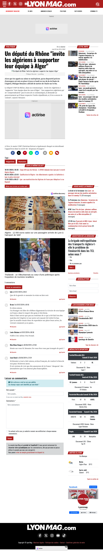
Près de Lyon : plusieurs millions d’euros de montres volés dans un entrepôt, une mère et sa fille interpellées (88, 68)
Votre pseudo (10, 390)
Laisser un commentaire (13, 287)
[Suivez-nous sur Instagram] (51, 537)
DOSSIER (81, 309)
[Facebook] (9, 4)
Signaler (63, 299)
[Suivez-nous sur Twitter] (45, 537)
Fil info (30, 11)
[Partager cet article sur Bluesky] (37, 153)
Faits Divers (78, 11)
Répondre (13, 299)
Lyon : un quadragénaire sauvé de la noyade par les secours (88, 90)
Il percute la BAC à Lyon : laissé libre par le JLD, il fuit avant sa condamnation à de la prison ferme (82, 223)
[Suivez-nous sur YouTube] (57, 537)
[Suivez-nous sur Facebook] (83, 500)
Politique (63, 11)
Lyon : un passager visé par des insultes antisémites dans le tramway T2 (88, 98)
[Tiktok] (31, 4)
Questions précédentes (74, 273)
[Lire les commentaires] (57, 153)
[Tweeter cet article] (19, 153)
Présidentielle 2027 (86, 318)
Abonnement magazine (13, 11)
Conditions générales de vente (75, 542)
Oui (70, 257)
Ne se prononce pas (75, 263)
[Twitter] (14, 4)
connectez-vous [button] (27, 397)
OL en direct (82, 75)
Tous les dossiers (91, 345)
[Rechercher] (97, 4)
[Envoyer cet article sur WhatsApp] (31, 153)
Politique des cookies (52, 542)
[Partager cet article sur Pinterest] (25, 153)
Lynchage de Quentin (86, 339)
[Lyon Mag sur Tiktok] (63, 537)
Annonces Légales (46, 11)
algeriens (10, 161)
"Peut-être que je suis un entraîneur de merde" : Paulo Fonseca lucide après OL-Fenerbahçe (88, 80)
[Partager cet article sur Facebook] (13, 153)
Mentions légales (38, 542)
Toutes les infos (91, 115)
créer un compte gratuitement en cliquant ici (30, 452)
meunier (22, 161)
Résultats (95, 273)
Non (70, 260)
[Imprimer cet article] (45, 153)
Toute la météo (92, 479)
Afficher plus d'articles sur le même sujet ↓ (17, 186)
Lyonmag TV (93, 11)
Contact (62, 542)
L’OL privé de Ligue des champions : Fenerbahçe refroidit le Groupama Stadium (87, 108)
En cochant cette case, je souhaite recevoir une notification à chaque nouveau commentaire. (32, 432)
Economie (81, 51)
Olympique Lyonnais (86, 332)
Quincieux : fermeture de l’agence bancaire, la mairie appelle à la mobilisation (88, 56)
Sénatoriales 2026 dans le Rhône (88, 326)
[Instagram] (20, 4)
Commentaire (11, 401)
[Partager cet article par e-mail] (51, 153)
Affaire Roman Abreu (86, 311)
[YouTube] (26, 4)
